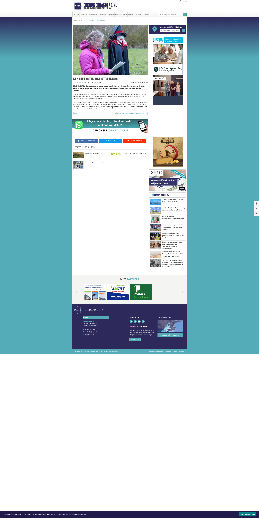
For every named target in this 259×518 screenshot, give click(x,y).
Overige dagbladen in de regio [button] (168, 335)
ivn (76, 113)
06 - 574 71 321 (118, 130)
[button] (74, 292)
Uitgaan (83, 20)
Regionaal (111, 14)
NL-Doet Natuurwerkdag (93, 153)
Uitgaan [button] (130, 14)
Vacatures (139, 14)
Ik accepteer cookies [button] (247, 514)
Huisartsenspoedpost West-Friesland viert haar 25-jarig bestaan (172, 227)
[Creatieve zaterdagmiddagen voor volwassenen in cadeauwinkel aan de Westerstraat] (155, 245)
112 (78, 14)
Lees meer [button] (84, 514)
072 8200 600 (90, 329)
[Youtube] (139, 321)
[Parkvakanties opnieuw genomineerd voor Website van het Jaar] (155, 236)
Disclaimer (168, 351)
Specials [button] (118, 14)
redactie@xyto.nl (91, 332)
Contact (146, 14)
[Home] (74, 14)
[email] (256, 213)
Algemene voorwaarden (156, 351)
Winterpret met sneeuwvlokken (96, 163)
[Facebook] (131, 321)
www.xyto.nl (89, 334)
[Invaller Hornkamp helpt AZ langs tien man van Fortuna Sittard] (155, 210)
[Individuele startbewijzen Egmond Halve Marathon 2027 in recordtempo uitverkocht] (155, 254)
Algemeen (83, 14)
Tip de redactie (136, 141)
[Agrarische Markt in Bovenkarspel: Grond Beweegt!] (155, 219)
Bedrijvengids (93, 14)
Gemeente (102, 14)
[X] (135, 321)
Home (76, 20)
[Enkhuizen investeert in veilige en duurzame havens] (155, 202)
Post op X (111, 141)
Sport (125, 14)
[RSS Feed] (143, 321)
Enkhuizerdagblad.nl (100, 5)
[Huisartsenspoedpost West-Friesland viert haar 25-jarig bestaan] (155, 228)
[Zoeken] (185, 14)
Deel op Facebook (88, 141)
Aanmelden (135, 339)
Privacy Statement (178, 351)
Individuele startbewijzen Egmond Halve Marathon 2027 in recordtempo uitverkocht (173, 254)
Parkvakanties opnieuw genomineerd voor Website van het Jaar (173, 236)
